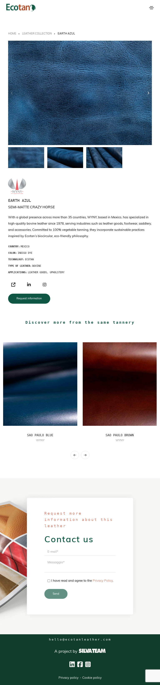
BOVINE (36, 265)
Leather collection (37, 33)
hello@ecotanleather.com (80, 639)
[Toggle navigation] (151, 7)
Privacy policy (69, 678)
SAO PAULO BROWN (120, 435)
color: (12, 253)
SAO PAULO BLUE (40, 435)
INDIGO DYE (25, 253)
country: (14, 246)
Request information (29, 298)
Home (12, 33)
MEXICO (25, 246)
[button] (148, 93)
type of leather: (19, 265)
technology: (16, 259)
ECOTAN (29, 259)
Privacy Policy (103, 581)
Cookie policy (92, 678)
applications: (17, 272)
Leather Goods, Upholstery (46, 272)
